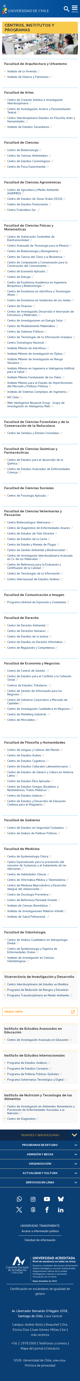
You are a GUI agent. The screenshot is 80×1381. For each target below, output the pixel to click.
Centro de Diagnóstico (21, 1119)
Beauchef (53, 1324)
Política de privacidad (40, 1365)
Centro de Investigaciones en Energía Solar (35, 320)
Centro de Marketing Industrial (27, 714)
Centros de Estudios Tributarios (27, 685)
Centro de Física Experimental (26, 167)
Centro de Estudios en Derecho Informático (35, 642)
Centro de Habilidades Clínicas (26, 874)
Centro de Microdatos (21, 720)
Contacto (53, 1348)
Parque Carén (13, 1011)
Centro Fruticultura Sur (22, 210)
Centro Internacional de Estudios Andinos (33, 579)
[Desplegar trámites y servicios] (74, 1135)
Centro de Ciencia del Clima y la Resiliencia (34, 257)
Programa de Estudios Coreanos (27, 1068)
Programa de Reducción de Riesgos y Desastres (37, 990)
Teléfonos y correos (53, 1343)
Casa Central (53, 1316)
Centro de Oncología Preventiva (27, 894)
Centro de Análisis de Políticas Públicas (32, 833)
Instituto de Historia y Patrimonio (28, 77)
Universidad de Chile (37, 1360)
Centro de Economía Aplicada (26, 271)
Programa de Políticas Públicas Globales (33, 1074)
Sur (63, 1329)
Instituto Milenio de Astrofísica (26, 348)
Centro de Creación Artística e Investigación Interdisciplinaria (35, 101)
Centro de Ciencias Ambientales (27, 155)
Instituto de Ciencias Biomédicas (27, 905)
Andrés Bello (34, 1324)
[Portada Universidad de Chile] (26, 8)
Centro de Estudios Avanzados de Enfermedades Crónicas (38, 470)
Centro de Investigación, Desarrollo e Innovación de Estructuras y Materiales (40, 313)
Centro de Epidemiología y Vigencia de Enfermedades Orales (32, 950)
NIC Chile (13, 397)
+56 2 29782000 (23, 1343)
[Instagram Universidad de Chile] (33, 1199)
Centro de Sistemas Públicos (25, 331)
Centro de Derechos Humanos (26, 631)
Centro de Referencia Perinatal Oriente (32, 900)
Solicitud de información (40, 1240)
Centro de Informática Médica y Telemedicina (36, 880)
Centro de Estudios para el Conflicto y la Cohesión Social (39, 677)
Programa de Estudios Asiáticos (27, 1063)
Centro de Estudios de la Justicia (27, 636)
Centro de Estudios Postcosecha (27, 204)
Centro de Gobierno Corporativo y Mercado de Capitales (37, 701)
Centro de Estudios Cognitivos (26, 761)
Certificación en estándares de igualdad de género (40, 1291)
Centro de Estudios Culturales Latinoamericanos (37, 766)
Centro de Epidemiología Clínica (27, 856)
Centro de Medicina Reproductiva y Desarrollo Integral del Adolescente (36, 887)
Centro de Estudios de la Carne (27, 539)
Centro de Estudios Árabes (24, 755)
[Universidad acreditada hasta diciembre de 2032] (42, 1268)
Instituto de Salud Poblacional (26, 916)
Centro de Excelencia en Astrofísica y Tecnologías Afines (39, 293)
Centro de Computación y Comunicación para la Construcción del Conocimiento (37, 264)
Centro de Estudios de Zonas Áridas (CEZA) (34, 199)
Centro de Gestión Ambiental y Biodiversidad (36, 550)
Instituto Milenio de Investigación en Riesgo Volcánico (35, 360)
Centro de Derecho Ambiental (26, 625)
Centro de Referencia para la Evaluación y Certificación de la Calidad (34, 566)
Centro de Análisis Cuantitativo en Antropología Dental (37, 941)
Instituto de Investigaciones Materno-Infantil (35, 911)
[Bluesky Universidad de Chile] (60, 1199)
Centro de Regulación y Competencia (30, 648)
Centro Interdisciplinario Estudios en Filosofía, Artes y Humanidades (41, 119)
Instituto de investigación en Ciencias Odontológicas (30, 959)
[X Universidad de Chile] (19, 1209)
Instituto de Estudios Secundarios (28, 127)
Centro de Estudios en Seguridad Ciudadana (35, 828)
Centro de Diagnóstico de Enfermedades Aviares (38, 528)
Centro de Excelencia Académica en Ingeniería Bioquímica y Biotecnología (37, 284)
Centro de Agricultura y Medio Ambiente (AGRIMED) (33, 191)
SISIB (17, 1360)
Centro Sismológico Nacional (25, 342)
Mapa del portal (32, 1348)
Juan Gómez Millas (45, 1329)
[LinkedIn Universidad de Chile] (60, 1209)
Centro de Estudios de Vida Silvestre (30, 533)
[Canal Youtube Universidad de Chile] (47, 1199)
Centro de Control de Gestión (26, 671)
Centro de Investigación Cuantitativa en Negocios (38, 709)
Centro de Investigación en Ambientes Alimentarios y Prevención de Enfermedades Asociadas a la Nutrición (41, 1109)
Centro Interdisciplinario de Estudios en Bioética (37, 984)
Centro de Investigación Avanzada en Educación (37, 1040)
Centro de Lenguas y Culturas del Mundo (33, 750)
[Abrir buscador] (66, 9)
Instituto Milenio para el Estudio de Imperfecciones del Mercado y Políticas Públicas (40, 384)
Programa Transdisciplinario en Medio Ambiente (38, 995)
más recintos (40, 1334)
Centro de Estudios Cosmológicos (28, 161)
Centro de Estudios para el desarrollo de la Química (35, 461)
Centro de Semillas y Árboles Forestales (33, 433)
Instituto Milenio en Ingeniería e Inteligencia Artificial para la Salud (40, 370)
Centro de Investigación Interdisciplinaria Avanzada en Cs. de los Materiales (40, 557)
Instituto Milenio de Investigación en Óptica (34, 354)
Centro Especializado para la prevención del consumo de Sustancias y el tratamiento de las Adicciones (36, 865)
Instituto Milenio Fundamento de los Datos (34, 377)
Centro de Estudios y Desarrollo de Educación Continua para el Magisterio (36, 802)
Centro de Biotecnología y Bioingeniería (32, 251)
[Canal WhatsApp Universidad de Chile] (19, 1199)
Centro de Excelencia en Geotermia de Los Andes (39, 300)
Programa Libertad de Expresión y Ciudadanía (36, 602)
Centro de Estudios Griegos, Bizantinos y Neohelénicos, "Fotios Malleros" (32, 788)
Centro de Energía (19, 277)
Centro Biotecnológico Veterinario (28, 522)
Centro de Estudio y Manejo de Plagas (31, 544)
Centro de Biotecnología (22, 150)
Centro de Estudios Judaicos (25, 795)
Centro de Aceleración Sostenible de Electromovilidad (31, 238)
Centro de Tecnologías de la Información (33, 573)
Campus (17, 1324)
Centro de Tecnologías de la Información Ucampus (39, 337)
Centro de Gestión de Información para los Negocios (34, 692)
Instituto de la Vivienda (21, 71)
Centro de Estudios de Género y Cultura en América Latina (40, 773)
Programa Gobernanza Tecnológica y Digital (35, 1079)
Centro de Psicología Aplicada (26, 495)
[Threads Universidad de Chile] (33, 1209)
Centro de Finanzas (19, 306)
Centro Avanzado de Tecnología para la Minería (37, 245)
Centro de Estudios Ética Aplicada (28, 781)
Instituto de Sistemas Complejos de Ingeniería (36, 392)
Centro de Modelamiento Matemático (31, 326)
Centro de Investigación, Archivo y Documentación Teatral (39, 110)
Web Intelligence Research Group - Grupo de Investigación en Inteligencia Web (36, 404)
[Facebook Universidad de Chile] (47, 1209)
